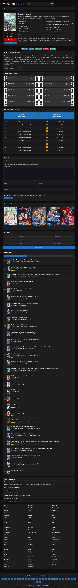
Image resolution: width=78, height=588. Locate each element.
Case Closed (14, 419)
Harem (29, 522)
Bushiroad (58, 21)
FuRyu (63, 21)
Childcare (54, 510)
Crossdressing (55, 512)
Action (16, 268)
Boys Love (6, 510)
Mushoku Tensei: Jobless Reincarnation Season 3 (23, 259)
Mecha (53, 534)
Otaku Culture (7, 542)
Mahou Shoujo (7, 534)
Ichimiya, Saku (66, 95)
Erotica (29, 517)
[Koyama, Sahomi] (37, 99)
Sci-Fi (53, 549)
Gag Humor (6, 520)
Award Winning (55, 507)
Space (53, 554)
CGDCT (30, 510)
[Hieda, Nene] (72, 81)
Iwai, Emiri (67, 83)
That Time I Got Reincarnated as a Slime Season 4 (23, 267)
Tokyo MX (63, 26)
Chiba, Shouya (31, 89)
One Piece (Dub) (15, 412)
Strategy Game (31, 556)
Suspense (54, 559)
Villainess (54, 564)
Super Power (55, 556)
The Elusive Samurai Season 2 (19, 325)
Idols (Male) (30, 527)
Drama (21, 261)
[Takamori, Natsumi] (37, 87)
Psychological (31, 544)
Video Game (31, 564)
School (29, 549)
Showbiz (6, 554)
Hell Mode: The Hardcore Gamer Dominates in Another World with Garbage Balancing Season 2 (35, 274)
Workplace (30, 566)
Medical (5, 537)
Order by (56, 243)
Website (6, 189)
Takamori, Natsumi (30, 83)
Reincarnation (37, 261)
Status (56, 240)
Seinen (5, 552)
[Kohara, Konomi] (37, 81)
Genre (21, 236)
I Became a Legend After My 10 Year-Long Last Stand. (24, 303)
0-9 (6, 579)
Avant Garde (31, 507)
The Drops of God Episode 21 (10, 490)
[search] (52, 4)
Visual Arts (68, 26)
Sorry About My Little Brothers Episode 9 (13, 501)
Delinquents (6, 515)
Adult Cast (30, 505)
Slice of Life (30, 554)
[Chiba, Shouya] (37, 93)
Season (56, 236)
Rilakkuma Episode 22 (9, 481)
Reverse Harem (31, 547)
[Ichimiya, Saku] (72, 99)
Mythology (30, 539)
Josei (29, 529)
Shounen (38, 268)
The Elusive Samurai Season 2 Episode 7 (13, 492)
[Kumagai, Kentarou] (37, 105)
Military (29, 537)
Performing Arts (55, 542)
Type (21, 243)
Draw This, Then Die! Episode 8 (11, 498)
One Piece (13, 404)
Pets (5, 544)
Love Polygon (7, 532)
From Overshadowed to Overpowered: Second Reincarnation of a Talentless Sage (31, 346)
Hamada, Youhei (66, 101)
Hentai (53, 522)
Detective (26, 421)
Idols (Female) (7, 527)
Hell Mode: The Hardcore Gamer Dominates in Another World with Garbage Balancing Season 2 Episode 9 (27, 484)
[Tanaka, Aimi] (72, 93)
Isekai (32, 261)
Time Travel (30, 561)
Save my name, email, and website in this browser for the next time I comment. (25, 195)
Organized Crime (56, 539)
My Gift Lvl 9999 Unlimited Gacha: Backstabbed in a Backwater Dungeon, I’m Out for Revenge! (35, 441)
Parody (29, 542)
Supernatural (7, 559)
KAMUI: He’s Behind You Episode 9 (12, 487)
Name (5, 183)
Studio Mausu (57, 26)
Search (39, 247)
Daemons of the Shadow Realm (19, 317)
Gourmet (6, 522)
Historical (26, 326)
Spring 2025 (26, 28)
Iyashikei (6, 529)
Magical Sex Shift (56, 532)
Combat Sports (7, 512)
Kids (53, 529)
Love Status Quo (32, 532)
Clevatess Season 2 (16, 397)
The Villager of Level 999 (17, 389)
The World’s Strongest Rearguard (19, 310)
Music (53, 537)
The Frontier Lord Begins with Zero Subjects (22, 281)
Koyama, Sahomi (30, 95)
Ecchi (25, 261)
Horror (53, 525)
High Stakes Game (8, 525)
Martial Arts (30, 534)
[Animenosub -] (15, 5)
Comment (7, 166)
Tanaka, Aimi (67, 89)
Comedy (20, 268)
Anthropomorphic (7, 507)
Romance (20, 34)
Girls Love (30, 520)
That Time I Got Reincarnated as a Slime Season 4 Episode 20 (18, 495)
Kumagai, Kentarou (30, 101)
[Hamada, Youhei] (72, 105)
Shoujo (29, 552)
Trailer (10, 39)
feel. (23, 23)
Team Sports (7, 561)
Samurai (31, 326)
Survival (30, 559)
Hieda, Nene (67, 77)
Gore (53, 520)
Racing (53, 544)
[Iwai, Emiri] (72, 87)
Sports (5, 556)
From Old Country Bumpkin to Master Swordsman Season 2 (26, 289)
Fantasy (28, 261)
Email (40, 183)
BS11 (54, 21)
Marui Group (54, 24)
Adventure (17, 261)
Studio (21, 240)
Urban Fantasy (55, 561)
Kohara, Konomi (30, 77)
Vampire (6, 564)
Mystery (31, 421)
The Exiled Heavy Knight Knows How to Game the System (25, 296)
